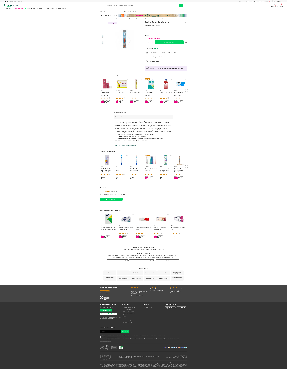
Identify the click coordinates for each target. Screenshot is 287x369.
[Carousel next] (186, 90)
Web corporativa (127, 321)
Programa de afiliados (129, 313)
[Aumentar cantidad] (151, 42)
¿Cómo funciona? (128, 309)
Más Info (181, 68)
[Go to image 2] (103, 43)
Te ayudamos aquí (106, 310)
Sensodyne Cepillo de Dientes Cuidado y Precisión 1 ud (165, 255)
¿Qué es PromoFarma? (129, 307)
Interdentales (146, 249)
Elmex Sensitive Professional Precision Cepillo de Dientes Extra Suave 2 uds (129, 257)
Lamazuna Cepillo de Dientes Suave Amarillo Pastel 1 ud (156, 260)
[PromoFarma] (11, 5)
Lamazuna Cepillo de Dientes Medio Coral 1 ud (117, 259)
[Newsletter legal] (101, 337)
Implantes (139, 249)
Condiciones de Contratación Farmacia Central (176, 357)
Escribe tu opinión (111, 199)
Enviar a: (267, 1)
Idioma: (277, 1)
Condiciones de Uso (182, 355)
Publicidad (125, 317)
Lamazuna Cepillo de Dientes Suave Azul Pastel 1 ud (130, 260)
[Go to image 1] (103, 36)
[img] (124, 40)
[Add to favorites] (186, 42)
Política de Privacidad (105, 341)
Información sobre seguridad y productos (125, 145)
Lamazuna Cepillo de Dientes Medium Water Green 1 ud (160, 257)
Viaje (163, 249)
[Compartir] (185, 22)
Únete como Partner (128, 315)
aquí (112, 318)
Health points (126, 319)
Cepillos (118, 11)
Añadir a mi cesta (169, 42)
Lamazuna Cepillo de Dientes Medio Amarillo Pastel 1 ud (141, 259)
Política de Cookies (183, 358)
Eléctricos (133, 249)
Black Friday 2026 (127, 323)
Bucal (114, 11)
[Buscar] (181, 5)
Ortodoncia (153, 249)
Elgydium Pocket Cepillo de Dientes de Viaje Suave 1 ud (139, 255)
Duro (129, 249)
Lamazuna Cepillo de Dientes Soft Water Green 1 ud (167, 259)
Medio (122, 11)
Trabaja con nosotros (128, 311)
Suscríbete (125, 331)
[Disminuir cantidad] (146, 42)
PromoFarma (104, 11)
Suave (159, 249)
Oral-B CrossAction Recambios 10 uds (116, 255)
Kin (145, 28)
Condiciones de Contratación (180, 356)
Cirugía (124, 249)
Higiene (110, 11)
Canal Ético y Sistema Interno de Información (176, 360)
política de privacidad (112, 337)
